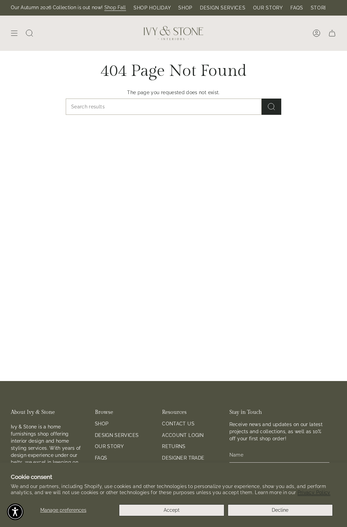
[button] (15, 511)
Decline (280, 510)
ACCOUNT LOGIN (183, 435)
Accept (172, 510)
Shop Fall (115, 7)
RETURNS (173, 446)
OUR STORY (268, 7)
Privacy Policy (314, 492)
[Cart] (332, 33)
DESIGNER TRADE (183, 458)
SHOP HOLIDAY (152, 7)
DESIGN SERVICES (223, 7)
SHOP (185, 7)
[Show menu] (14, 33)
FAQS (296, 7)
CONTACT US (178, 423)
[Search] (271, 107)
